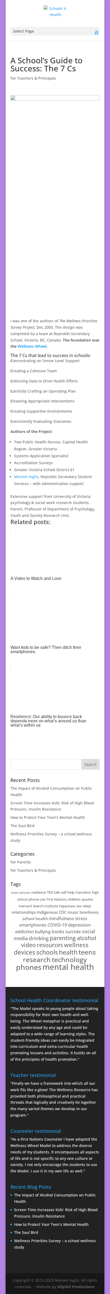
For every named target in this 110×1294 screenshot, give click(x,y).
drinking (39, 938)
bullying (43, 932)
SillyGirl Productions (76, 1286)
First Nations (56, 899)
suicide (73, 931)
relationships (23, 912)
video (28, 945)
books (58, 932)
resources (50, 945)
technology (69, 959)
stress (81, 918)
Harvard (25, 906)
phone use (37, 899)
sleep (87, 906)
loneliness (89, 912)
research (37, 959)
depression (79, 925)
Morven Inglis (26, 476)
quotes (87, 899)
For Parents (20, 862)
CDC (62, 912)
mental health (68, 967)
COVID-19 (57, 925)
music (73, 912)
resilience (38, 892)
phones (28, 967)
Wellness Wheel (32, 346)
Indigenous (47, 912)
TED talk (53, 892)
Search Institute (45, 906)
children (74, 899)
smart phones (20, 892)
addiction (24, 932)
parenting (63, 938)
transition (83, 892)
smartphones (32, 925)
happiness (67, 906)
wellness (76, 945)
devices (24, 952)
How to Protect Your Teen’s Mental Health (47, 817)
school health (35, 918)
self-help (67, 892)
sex (79, 906)
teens (87, 952)
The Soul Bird (22, 825)
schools (47, 952)
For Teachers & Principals (33, 78)
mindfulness (61, 918)
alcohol (86, 938)
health (68, 952)
